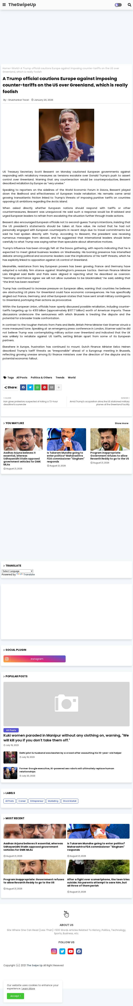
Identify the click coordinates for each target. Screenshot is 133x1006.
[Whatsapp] (37, 387)
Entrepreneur (36, 801)
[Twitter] (30, 387)
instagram (37, 659)
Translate (29, 574)
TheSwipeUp (22, 5)
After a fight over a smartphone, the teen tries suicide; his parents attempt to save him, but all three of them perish (98, 882)
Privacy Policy (72, 971)
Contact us (53, 971)
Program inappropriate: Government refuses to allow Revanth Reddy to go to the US (109, 455)
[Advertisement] (66, 37)
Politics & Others (41, 377)
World (15, 68)
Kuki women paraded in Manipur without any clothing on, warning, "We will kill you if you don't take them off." (66, 738)
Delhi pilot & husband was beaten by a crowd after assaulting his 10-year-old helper (70, 753)
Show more (121, 423)
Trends (60, 377)
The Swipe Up (34, 965)
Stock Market (69, 801)
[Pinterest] (44, 387)
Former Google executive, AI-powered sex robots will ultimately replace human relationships (66, 770)
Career (22, 801)
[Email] (51, 387)
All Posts (21, 377)
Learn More (28, 988)
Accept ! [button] (15, 996)
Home (6, 68)
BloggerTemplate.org (95, 979)
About (38, 971)
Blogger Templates (51, 979)
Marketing (53, 801)
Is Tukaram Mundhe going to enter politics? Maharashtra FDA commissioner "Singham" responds (66, 457)
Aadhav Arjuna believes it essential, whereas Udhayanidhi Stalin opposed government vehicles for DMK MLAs (22, 458)
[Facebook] (23, 387)
